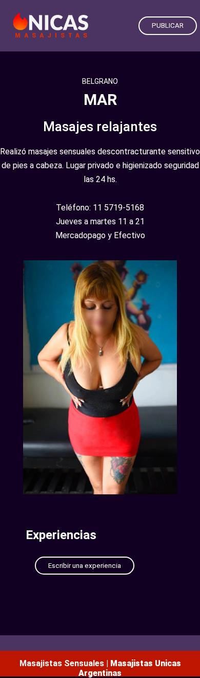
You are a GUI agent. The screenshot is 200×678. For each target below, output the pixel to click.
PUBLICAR (168, 25)
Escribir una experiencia (84, 565)
